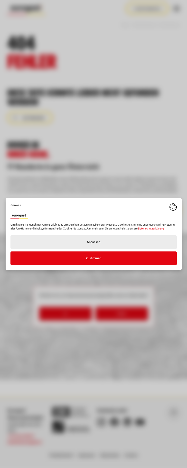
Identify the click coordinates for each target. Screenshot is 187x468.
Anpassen (93, 242)
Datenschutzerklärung (151, 228)
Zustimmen (93, 258)
